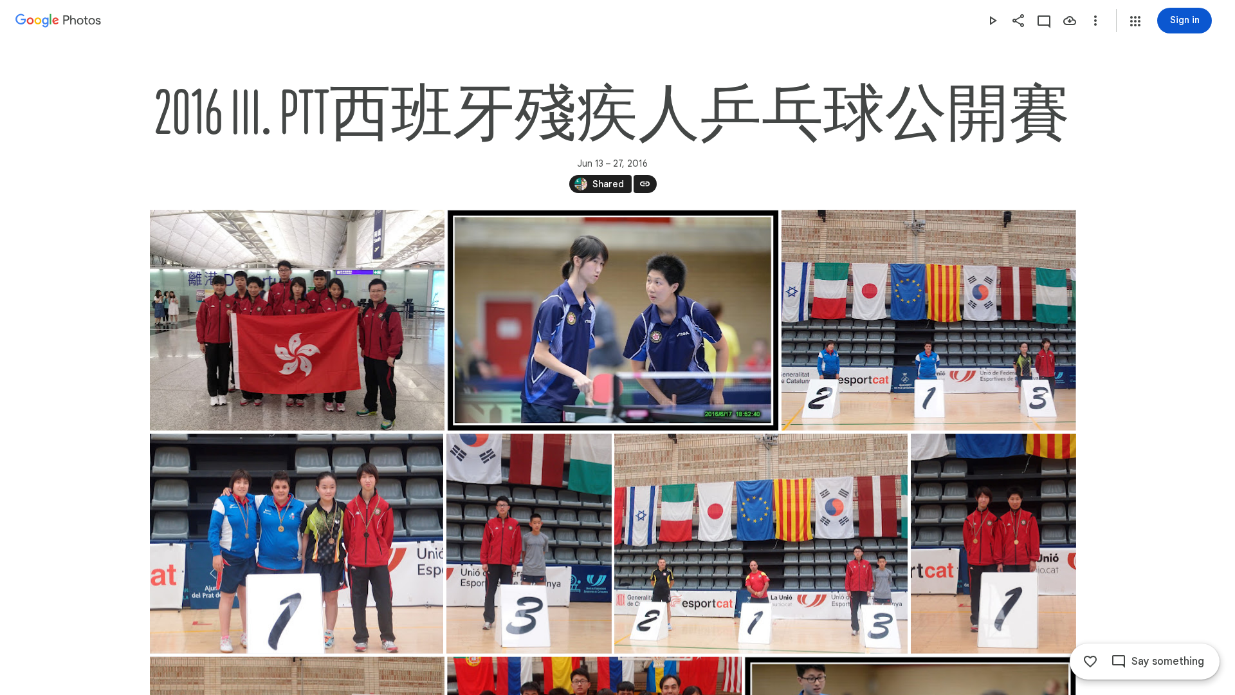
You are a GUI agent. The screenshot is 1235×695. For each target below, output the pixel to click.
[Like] (1090, 661)
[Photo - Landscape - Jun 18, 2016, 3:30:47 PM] (296, 544)
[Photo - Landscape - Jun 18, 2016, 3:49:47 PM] (761, 544)
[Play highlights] (992, 20)
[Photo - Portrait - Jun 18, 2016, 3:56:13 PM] (992, 544)
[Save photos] (1070, 20)
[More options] (1095, 20)
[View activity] (1044, 20)
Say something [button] (1167, 661)
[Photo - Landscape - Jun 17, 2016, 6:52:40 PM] (612, 320)
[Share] (1018, 20)
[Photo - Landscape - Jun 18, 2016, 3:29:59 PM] (928, 320)
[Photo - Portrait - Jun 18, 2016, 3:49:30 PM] (528, 544)
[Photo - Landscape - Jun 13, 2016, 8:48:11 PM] (297, 320)
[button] (1135, 21)
